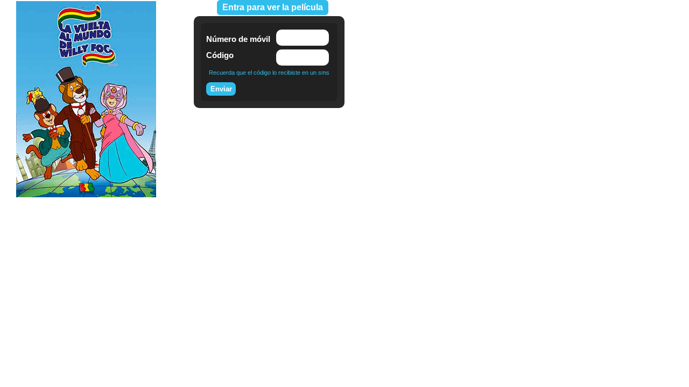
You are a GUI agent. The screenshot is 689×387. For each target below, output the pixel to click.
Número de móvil (238, 39)
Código (220, 55)
